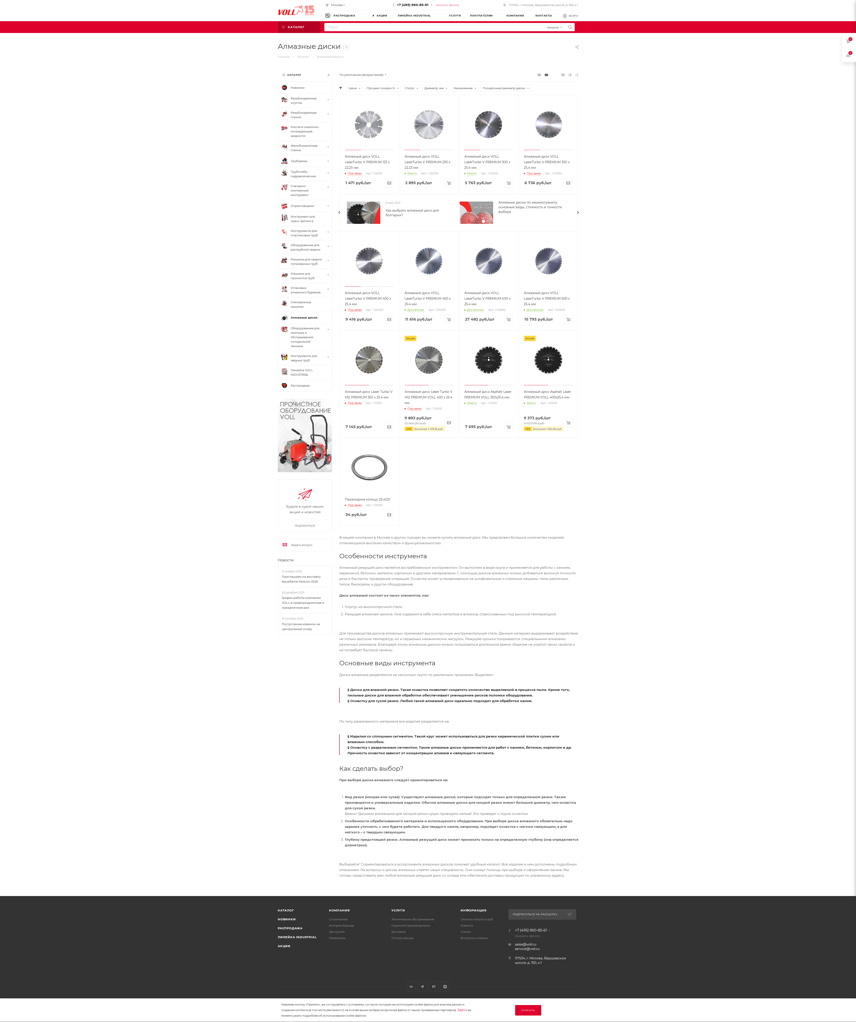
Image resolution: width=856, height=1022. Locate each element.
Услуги (398, 910)
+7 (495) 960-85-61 (412, 5)
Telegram (422, 986)
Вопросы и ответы (474, 938)
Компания (339, 910)
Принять (528, 1010)
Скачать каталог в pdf (477, 919)
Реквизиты (337, 938)
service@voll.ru (527, 949)
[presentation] (339, 212)
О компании (338, 919)
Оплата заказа (402, 938)
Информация (474, 910)
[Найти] (570, 27)
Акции (284, 946)
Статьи (466, 931)
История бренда (341, 925)
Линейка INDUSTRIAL (297, 937)
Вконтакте (411, 986)
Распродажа (290, 928)
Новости (286, 560)
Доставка (398, 931)
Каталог (286, 910)
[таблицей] (577, 74)
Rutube (433, 986)
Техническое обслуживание (412, 919)
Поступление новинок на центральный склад (301, 626)
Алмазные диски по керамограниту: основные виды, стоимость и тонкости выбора (530, 207)
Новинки (287, 919)
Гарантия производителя (410, 925)
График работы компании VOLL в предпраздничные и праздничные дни (303, 602)
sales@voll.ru (525, 944)
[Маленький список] (539, 74)
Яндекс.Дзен (445, 986)
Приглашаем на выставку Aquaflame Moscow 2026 (301, 579)
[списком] (570, 74)
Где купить (337, 931)
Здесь (462, 1010)
